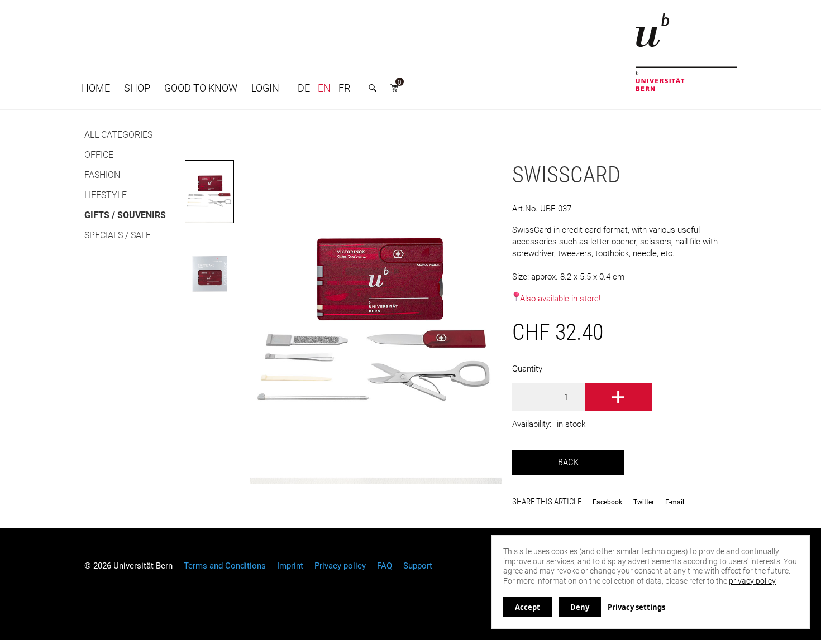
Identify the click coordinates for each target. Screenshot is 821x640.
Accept (527, 607)
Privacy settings (636, 607)
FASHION (102, 175)
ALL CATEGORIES (118, 134)
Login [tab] (265, 88)
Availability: (531, 424)
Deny (579, 607)
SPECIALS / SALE (117, 235)
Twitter (643, 502)
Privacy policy (340, 566)
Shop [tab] (137, 88)
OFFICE (98, 155)
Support (417, 566)
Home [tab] (96, 88)
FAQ (384, 566)
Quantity (527, 369)
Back (568, 462)
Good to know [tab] (200, 88)
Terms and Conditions (225, 566)
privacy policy (752, 580)
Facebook (607, 502)
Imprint (290, 566)
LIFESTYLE (105, 195)
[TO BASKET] (618, 397)
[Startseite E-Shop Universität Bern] (686, 52)
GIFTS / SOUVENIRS (125, 215)
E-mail (674, 502)
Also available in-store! (560, 298)
